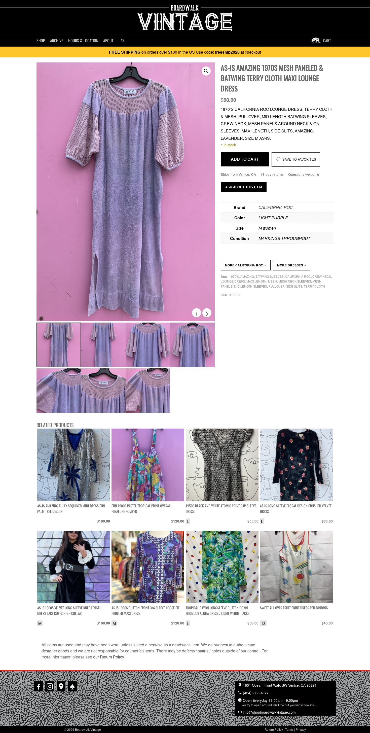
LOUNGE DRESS (233, 281)
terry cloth (314, 286)
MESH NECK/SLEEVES (294, 281)
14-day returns (272, 174)
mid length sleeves (250, 286)
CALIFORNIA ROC (275, 207)
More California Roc (245, 265)
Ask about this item (243, 187)
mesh (272, 281)
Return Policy (112, 657)
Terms (289, 729)
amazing (247, 276)
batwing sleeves (269, 276)
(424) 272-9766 (255, 692)
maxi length (256, 281)
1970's (234, 276)
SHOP (40, 41)
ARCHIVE (56, 41)
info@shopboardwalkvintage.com (269, 712)
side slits (294, 286)
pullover (277, 286)
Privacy (301, 729)
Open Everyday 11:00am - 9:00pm (279, 702)
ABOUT (108, 41)
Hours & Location (83, 41)
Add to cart (245, 159)
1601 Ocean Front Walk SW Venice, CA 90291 (279, 685)
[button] (206, 71)
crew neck (321, 276)
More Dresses (291, 265)
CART (327, 41)
